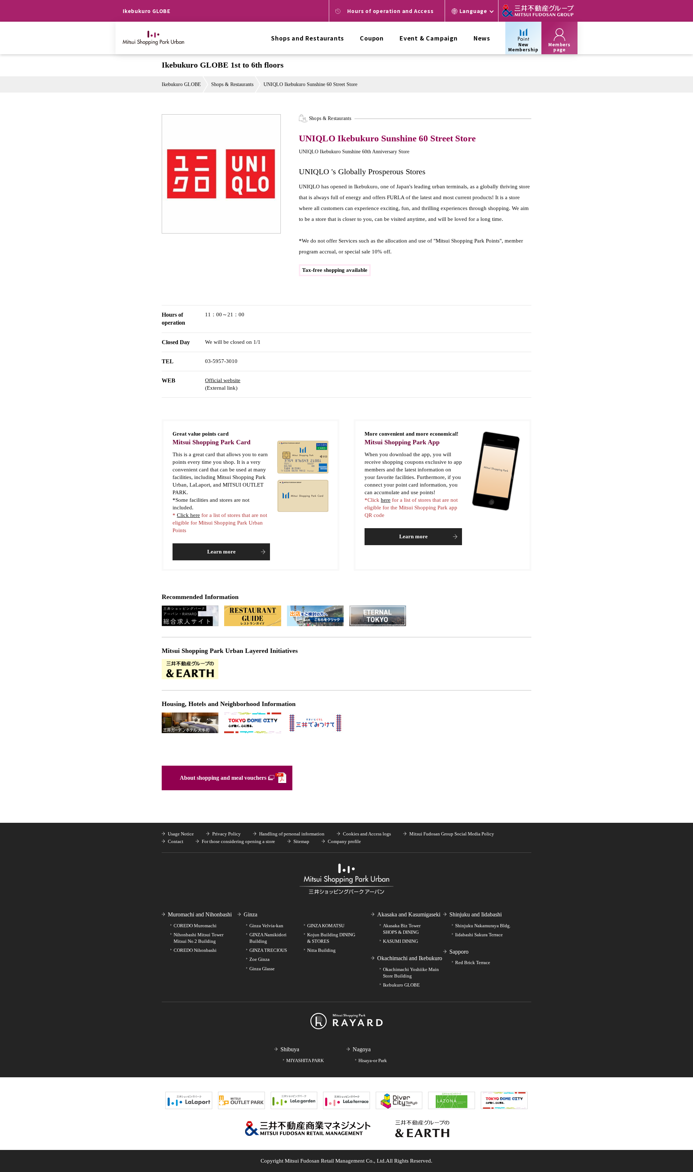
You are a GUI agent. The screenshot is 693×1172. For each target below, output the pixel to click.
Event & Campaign (429, 38)
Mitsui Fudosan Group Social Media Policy (451, 834)
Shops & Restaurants (232, 84)
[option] (221, 174)
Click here (188, 515)
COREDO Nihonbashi (195, 950)
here (386, 500)
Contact (175, 841)
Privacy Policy (226, 834)
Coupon (372, 38)
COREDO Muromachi (195, 925)
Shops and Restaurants (307, 38)
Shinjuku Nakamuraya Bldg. (483, 925)
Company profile (344, 841)
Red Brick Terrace (472, 962)
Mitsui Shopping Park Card (211, 442)
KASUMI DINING (400, 941)
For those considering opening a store (238, 841)
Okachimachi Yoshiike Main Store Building (411, 973)
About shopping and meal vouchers (223, 778)
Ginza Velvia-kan (266, 925)
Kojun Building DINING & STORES (331, 938)
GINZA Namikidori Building (268, 938)
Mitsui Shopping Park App (402, 442)
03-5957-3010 (221, 361)
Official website (222, 380)
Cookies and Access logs (367, 834)
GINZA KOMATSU (325, 925)
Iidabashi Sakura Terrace (479, 934)
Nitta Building (321, 950)
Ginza (250, 914)
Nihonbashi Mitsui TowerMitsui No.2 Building (198, 938)
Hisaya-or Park (372, 1060)
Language (473, 10)
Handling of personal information (291, 834)
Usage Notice (181, 834)
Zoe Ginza (259, 959)
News (482, 38)
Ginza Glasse (262, 968)
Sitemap (301, 841)
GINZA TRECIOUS (268, 950)
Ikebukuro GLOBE (181, 84)
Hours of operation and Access (390, 10)
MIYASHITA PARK (305, 1060)
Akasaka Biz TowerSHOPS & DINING (401, 929)
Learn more (221, 552)
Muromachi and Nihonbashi (200, 914)
